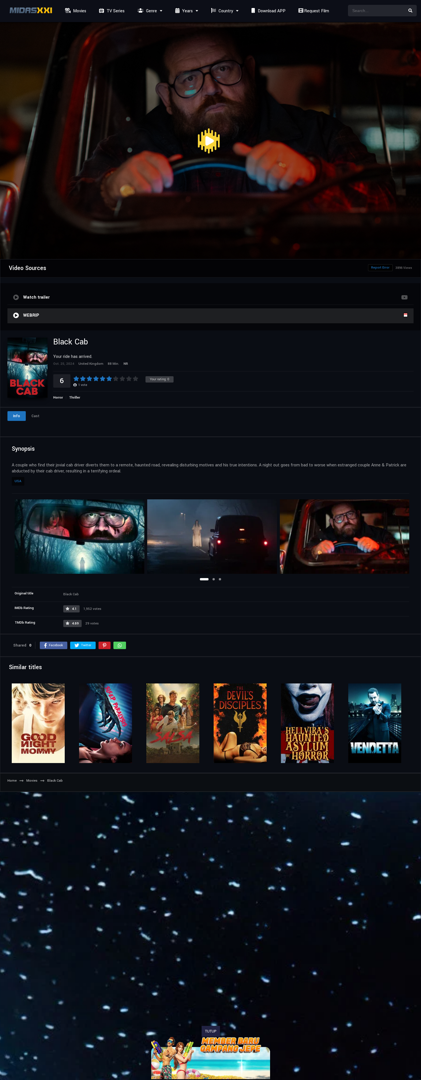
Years (187, 11)
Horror (58, 397)
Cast (36, 416)
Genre (151, 11)
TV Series (115, 11)
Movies (79, 11)
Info (16, 416)
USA (18, 481)
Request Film (316, 11)
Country (225, 11)
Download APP (271, 11)
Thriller (74, 397)
